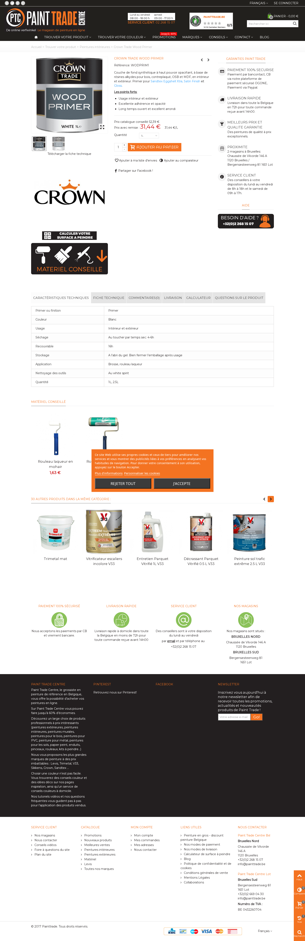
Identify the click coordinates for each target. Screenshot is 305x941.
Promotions (164, 36)
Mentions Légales (196, 877)
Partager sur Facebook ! (135, 171)
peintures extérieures (47, 727)
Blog (264, 37)
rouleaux (51, 749)
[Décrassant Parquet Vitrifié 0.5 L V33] (201, 532)
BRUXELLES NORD (245, 637)
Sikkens (36, 768)
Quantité (121, 135)
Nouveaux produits (97, 840)
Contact (242, 37)
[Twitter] (12, 3)
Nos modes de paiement (201, 844)
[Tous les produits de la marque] (69, 193)
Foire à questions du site (52, 850)
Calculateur (198, 298)
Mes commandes (146, 840)
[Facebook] (7, 3)
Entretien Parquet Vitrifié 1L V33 (152, 561)
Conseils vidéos (45, 845)
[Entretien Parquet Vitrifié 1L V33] (152, 532)
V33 (75, 763)
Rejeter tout (123, 483)
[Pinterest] (18, 3)
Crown (48, 768)
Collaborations (193, 882)
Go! (256, 717)
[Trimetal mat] (55, 532)
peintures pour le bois (46, 736)
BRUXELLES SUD (246, 652)
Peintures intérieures (95, 47)
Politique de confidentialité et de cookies (206, 866)
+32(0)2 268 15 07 (183, 647)
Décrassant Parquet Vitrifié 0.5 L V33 (201, 561)
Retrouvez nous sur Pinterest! (115, 692)
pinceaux (37, 749)
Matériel (89, 859)
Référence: (122, 65)
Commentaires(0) (144, 298)
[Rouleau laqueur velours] (104, 434)
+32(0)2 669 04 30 (251, 894)
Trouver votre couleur (120, 37)
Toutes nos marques (98, 869)
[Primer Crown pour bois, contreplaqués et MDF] (69, 95)
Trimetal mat (55, 559)
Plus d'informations (109, 473)
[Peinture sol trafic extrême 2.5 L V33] (249, 532)
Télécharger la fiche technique (69, 154)
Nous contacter (45, 840)
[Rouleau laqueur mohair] (55, 434)
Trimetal (65, 763)
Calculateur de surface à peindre (206, 854)
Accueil (36, 47)
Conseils (217, 37)
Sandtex (60, 768)
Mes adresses (143, 845)
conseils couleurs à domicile (51, 791)
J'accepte (181, 483)
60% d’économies (62, 713)
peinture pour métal (53, 740)
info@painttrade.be (251, 864)
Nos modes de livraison (200, 849)
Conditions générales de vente (205, 873)
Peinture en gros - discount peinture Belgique (202, 838)
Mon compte (143, 835)
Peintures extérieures (99, 854)
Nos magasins (44, 835)
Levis (54, 763)
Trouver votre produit (66, 37)
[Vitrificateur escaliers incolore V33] (104, 532)
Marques (190, 37)
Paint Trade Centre (44, 690)
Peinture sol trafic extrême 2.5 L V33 (249, 561)
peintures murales (61, 732)
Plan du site (42, 854)
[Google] (23, 3)
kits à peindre (68, 749)
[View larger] (102, 127)
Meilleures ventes (96, 845)
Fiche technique (108, 298)
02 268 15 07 (165, 22)
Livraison (173, 298)
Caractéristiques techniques (61, 298)
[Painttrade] (45, 20)
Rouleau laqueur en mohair (55, 464)
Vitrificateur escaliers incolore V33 (104, 561)
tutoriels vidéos (49, 796)
